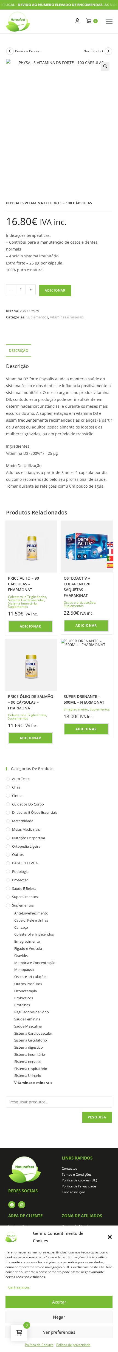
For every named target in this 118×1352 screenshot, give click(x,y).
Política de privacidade (73, 1344)
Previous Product (28, 51)
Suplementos (37, 317)
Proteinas (22, 1004)
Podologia (20, 871)
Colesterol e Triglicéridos (27, 596)
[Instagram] (21, 1204)
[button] (110, 1237)
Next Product (93, 51)
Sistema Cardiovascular (26, 600)
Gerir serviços (19, 1287)
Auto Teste (21, 778)
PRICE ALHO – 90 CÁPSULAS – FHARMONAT (23, 584)
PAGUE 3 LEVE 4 (25, 863)
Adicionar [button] (30, 626)
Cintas (17, 795)
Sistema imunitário (22, 603)
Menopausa (24, 969)
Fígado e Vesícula (28, 948)
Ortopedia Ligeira (26, 846)
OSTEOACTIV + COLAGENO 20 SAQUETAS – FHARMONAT (77, 587)
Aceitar (59, 1302)
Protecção (20, 880)
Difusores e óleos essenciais (34, 812)
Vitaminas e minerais (67, 317)
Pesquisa (97, 1117)
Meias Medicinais (26, 829)
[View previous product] (10, 51)
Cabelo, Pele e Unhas (31, 920)
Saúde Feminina (27, 1019)
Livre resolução (73, 1192)
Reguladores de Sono (31, 1011)
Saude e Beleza (24, 888)
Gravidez (21, 955)
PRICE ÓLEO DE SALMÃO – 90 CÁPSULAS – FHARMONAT (30, 702)
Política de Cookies (39, 1344)
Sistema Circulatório (30, 1040)
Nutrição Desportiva (28, 837)
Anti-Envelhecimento (31, 913)
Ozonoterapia (25, 990)
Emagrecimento (76, 709)
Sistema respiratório (30, 1068)
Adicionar (55, 290)
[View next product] (108, 51)
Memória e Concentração (34, 962)
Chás (16, 787)
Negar (59, 1317)
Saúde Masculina (28, 1026)
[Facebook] (11, 1204)
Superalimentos (25, 896)
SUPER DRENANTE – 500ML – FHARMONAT (84, 699)
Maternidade (22, 820)
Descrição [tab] (18, 350)
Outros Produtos (28, 983)
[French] (110, 551)
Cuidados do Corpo (28, 804)
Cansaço (21, 927)
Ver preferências (59, 1332)
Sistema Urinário (27, 1075)
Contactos (69, 1168)
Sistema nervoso (27, 1061)
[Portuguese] (110, 558)
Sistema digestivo (28, 1047)
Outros (18, 854)
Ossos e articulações (79, 602)
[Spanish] (110, 565)
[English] (110, 544)
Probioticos (23, 998)
